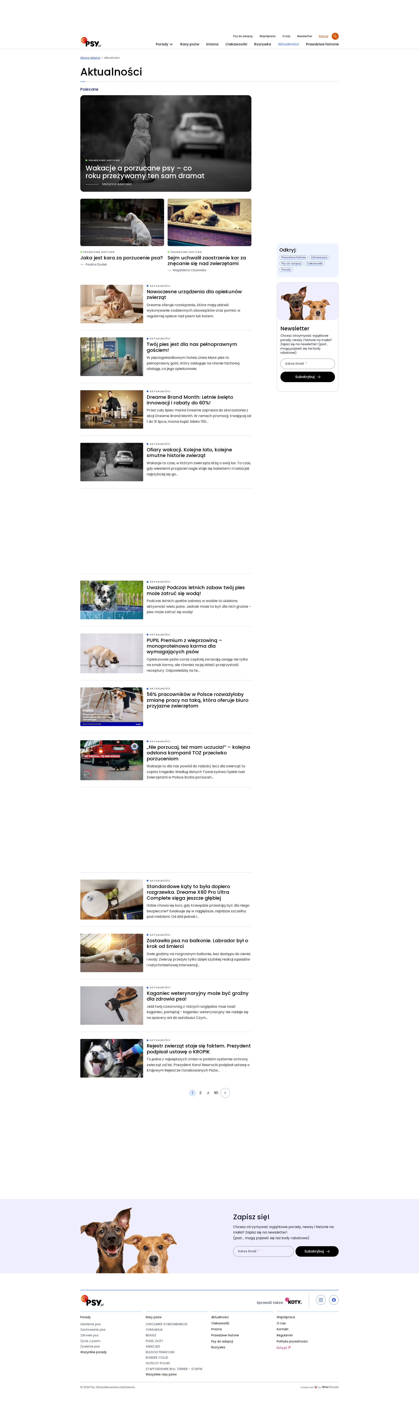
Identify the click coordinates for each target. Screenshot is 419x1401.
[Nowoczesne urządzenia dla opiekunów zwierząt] (165, 304)
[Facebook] (334, 1300)
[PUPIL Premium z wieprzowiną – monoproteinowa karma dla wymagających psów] (165, 653)
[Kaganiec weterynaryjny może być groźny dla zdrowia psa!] (165, 1005)
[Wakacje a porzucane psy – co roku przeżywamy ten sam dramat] (165, 143)
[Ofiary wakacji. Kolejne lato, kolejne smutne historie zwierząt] (165, 462)
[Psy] (90, 42)
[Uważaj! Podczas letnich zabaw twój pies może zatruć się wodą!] (165, 600)
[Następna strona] (225, 1093)
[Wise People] (319, 1387)
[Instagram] (321, 1300)
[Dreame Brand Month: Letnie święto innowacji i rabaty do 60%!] (165, 409)
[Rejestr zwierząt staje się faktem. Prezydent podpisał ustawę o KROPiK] (165, 1058)
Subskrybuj (305, 376)
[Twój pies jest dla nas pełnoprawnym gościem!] (165, 356)
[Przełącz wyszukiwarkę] (335, 36)
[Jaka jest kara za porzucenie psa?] (122, 236)
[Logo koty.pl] (293, 1300)
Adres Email (294, 364)
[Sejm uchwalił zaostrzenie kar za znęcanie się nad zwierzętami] (209, 236)
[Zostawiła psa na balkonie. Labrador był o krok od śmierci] (165, 953)
